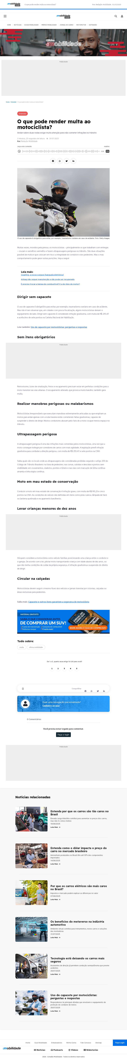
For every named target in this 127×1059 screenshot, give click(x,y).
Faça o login (63, 734)
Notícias (40, 1050)
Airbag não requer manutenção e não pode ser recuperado (48, 279)
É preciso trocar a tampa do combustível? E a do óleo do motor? (50, 284)
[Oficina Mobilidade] (63, 43)
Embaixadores (56, 1043)
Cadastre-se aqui (51, 706)
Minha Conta (71, 1043)
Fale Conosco (85, 1043)
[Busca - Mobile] (116, 16)
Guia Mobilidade (40, 1043)
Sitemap (98, 1043)
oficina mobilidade (36, 647)
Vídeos (74, 1050)
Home (7, 102)
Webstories (92, 1050)
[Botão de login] (122, 16)
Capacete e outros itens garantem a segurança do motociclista (58, 602)
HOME (9, 25)
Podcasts (58, 1050)
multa (22, 647)
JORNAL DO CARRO (66, 25)
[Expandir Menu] (5, 16)
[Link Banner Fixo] (63, 622)
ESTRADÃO (93, 25)
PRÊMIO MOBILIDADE (49, 25)
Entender (13, 102)
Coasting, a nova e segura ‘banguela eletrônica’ (42, 275)
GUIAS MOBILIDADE (31, 25)
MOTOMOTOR (81, 25)
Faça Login (120, 1043)
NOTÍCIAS (17, 25)
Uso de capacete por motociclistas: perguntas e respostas (59, 327)
